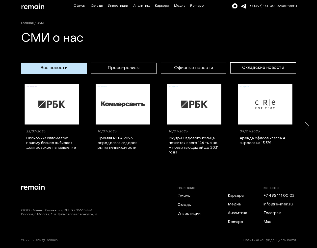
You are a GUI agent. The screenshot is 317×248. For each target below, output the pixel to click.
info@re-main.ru (278, 204)
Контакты (289, 6)
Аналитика (142, 5)
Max (267, 222)
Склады (97, 5)
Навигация (186, 188)
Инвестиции (118, 5)
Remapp (197, 5)
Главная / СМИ (32, 23)
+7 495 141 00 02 (279, 196)
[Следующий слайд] (307, 126)
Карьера (162, 5)
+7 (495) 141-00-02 (265, 6)
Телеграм (272, 213)
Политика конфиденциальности (269, 240)
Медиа (179, 5)
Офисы (79, 5)
